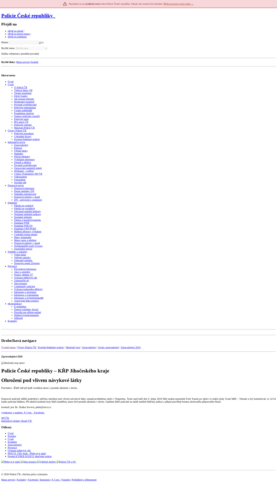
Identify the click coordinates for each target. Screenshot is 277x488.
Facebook (39, 412)
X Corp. (28, 412)
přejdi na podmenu (17, 36)
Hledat (4, 42)
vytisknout (6, 412)
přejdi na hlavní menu (19, 34)
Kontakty (12, 442)
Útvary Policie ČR (26, 347)
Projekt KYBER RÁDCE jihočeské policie (30, 456)
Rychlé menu (8, 48)
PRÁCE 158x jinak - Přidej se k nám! (27, 453)
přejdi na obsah (15, 31)
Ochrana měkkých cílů (19, 450)
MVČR (5, 418)
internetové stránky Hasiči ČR (16, 421)
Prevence (12, 447)
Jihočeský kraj (73, 347)
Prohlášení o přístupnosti (84, 479)
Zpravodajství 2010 (131, 347)
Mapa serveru (23, 62)
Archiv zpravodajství (108, 347)
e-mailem (17, 412)
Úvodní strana (8, 347)
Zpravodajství (89, 347)
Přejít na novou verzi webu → (178, 4)
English (34, 62)
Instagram (45, 479)
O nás (11, 439)
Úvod (10, 433)
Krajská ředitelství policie (51, 347)
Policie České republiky (27, 15)
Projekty (12, 436)
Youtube (66, 479)
